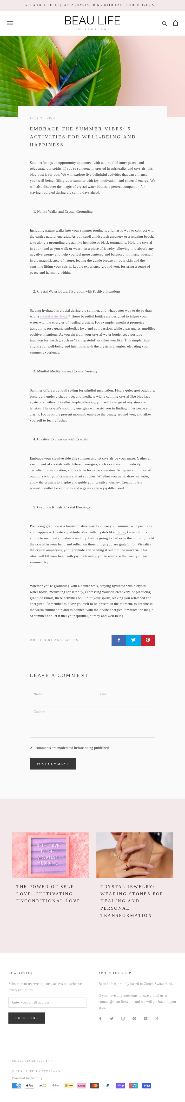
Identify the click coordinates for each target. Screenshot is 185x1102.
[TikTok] (157, 1018)
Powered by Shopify (27, 1078)
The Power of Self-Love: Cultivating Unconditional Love (48, 893)
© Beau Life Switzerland (36, 1071)
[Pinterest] (134, 1018)
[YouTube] (145, 1018)
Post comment (53, 764)
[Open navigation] (10, 23)
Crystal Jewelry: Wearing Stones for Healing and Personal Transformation (132, 901)
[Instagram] (123, 1018)
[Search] (164, 23)
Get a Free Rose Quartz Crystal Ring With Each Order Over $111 (92, 5)
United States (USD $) (30, 1060)
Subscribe (26, 1018)
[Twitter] (111, 1018)
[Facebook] (100, 1018)
